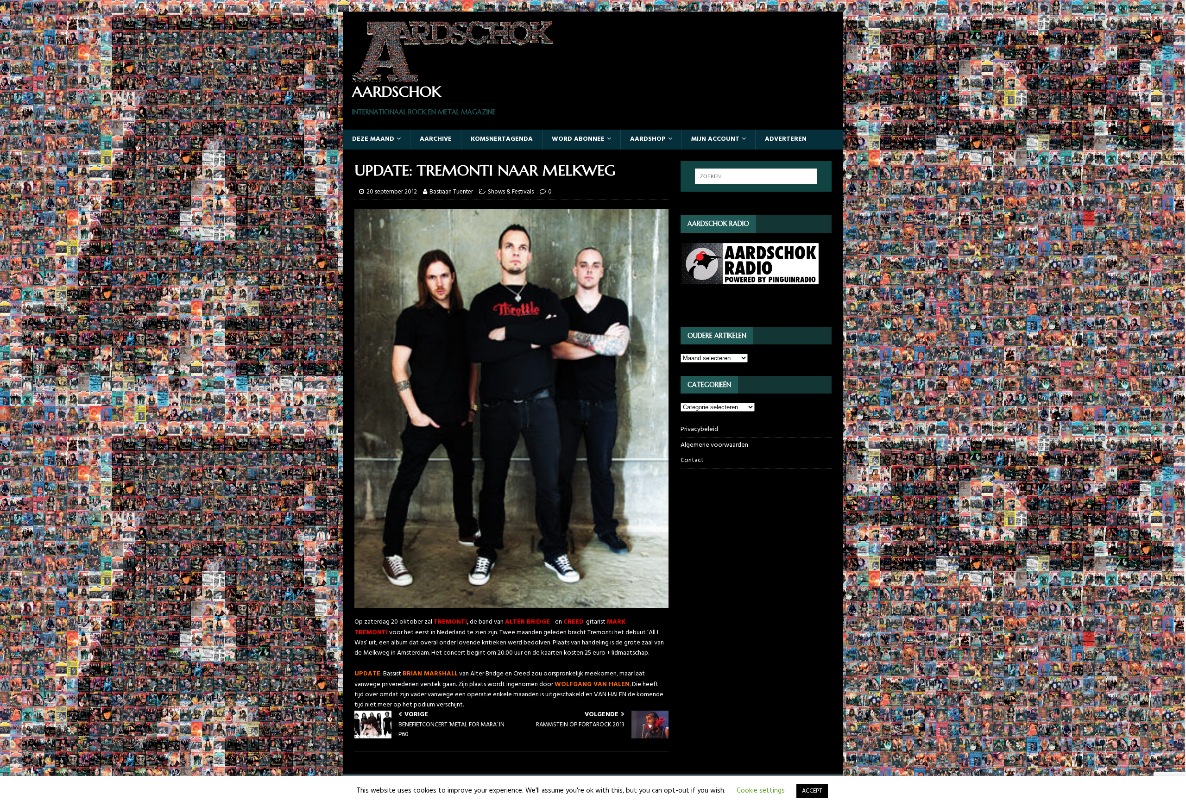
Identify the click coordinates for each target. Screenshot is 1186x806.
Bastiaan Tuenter (451, 192)
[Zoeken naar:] (756, 176)
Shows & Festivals (511, 192)
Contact (692, 460)
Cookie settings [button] (761, 790)
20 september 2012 (391, 192)
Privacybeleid (699, 430)
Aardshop (648, 139)
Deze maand (373, 139)
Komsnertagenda (502, 139)
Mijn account (715, 139)
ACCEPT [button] (812, 791)
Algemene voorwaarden (714, 445)
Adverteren (786, 139)
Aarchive (436, 139)
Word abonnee (578, 139)
